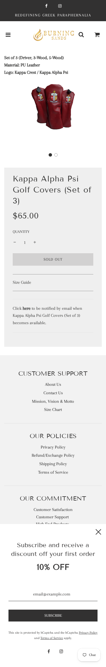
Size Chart (53, 409)
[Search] (81, 35)
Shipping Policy (53, 463)
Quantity (21, 231)
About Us (53, 384)
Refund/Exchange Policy (53, 455)
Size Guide (22, 282)
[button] (50, 155)
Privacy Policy (53, 447)
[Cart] (97, 35)
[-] (15, 243)
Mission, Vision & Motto (53, 401)
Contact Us (53, 392)
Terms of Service (53, 472)
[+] (35, 243)
